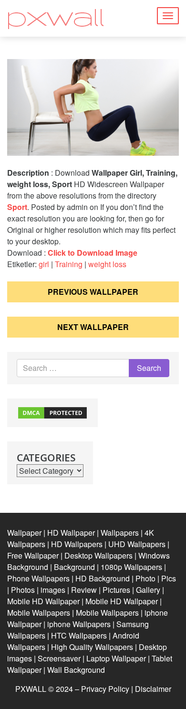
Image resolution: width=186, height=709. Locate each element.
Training (69, 264)
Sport (17, 206)
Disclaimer (153, 688)
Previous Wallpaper (93, 291)
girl (44, 264)
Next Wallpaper (93, 326)
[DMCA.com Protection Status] (52, 411)
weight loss (107, 264)
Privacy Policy (105, 688)
